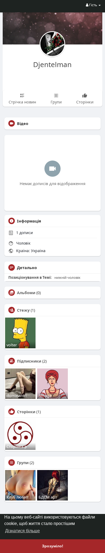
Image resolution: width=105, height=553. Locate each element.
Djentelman (52, 64)
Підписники (29, 361)
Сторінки (26, 411)
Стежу (23, 310)
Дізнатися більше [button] (22, 530)
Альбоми (26, 292)
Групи (23, 462)
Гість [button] (93, 4)
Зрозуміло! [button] (52, 546)
